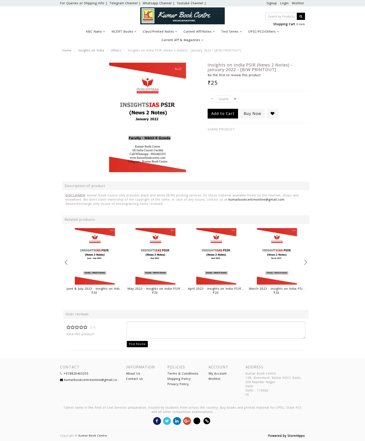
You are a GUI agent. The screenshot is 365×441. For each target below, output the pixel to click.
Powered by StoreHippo (286, 436)
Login (284, 3)
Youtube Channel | (191, 3)
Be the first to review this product (234, 75)
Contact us (134, 379)
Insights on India (91, 50)
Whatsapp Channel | (159, 3)
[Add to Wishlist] (272, 114)
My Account (217, 373)
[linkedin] (177, 421)
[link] (207, 421)
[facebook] (157, 421)
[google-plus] (187, 421)
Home (67, 50)
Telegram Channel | (125, 3)
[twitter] (167, 421)
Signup (272, 3)
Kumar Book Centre (93, 435)
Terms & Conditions (183, 373)
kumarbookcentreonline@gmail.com (257, 199)
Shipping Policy (179, 379)
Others (116, 50)
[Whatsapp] (197, 421)
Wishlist (298, 3)
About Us (133, 373)
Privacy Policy (178, 384)
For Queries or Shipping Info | (83, 3)
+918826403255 (76, 373)
